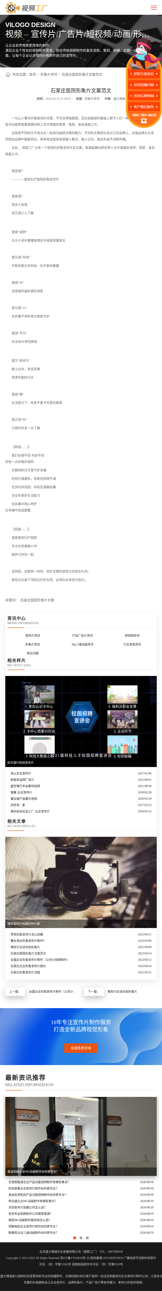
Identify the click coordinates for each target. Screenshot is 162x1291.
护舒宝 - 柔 (18, 805)
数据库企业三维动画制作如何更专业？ (33, 1232)
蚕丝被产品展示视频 (24, 798)
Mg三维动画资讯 (82, 644)
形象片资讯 (48, 74)
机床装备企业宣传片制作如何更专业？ (33, 1188)
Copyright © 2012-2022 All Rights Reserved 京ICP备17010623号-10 (47, 1258)
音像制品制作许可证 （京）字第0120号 (97, 1264)
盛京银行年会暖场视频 (25, 786)
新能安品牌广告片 (22, 779)
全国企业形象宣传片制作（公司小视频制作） (40, 959)
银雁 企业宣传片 (21, 792)
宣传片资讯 (32, 635)
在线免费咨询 (81, 1048)
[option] (81, 1165)
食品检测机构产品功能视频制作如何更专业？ (38, 1194)
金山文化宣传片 (21, 773)
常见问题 (33, 653)
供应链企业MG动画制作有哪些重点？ (32, 1201)
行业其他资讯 (132, 644)
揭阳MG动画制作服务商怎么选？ (29, 1220)
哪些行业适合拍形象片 (25, 947)
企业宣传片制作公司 (134, 1276)
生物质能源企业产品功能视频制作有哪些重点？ (39, 1182)
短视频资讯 (132, 635)
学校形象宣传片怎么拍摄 (27, 934)
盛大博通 (6, 1276)
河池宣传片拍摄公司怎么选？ (27, 1207)
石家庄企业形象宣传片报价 (28, 966)
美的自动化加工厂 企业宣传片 (30, 811)
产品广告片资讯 (82, 635)
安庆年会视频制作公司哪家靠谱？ (30, 1213)
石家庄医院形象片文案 (37, 600)
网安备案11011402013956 (106, 1258)
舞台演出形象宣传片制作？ (28, 940)
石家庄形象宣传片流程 (25, 972)
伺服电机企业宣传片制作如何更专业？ (33, 1226)
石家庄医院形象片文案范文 (82, 74)
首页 (32, 74)
